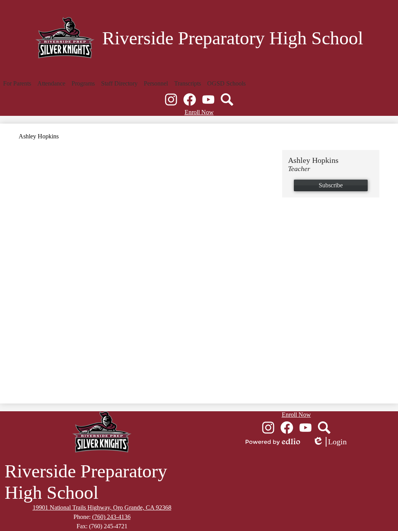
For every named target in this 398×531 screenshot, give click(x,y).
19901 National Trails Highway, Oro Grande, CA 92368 (102, 507)
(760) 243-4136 (111, 517)
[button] (17, 83)
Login (329, 442)
